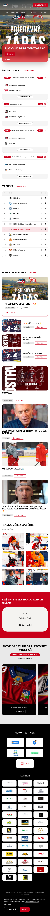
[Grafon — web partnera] (40, 807)
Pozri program (29, 70)
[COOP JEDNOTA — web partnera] (40, 854)
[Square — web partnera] (40, 814)
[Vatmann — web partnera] (9, 807)
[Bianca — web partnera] (40, 791)
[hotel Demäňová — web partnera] (9, 862)
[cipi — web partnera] (40, 846)
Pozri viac (32, 272)
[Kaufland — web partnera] (25, 763)
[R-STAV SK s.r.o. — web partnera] (9, 830)
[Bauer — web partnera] (9, 877)
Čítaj (9, 54)
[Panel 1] (5, 59)
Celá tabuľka (21, 186)
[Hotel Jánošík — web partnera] (40, 830)
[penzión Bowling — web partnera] (25, 783)
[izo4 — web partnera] (9, 791)
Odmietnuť (11, 909)
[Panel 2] (8, 59)
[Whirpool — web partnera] (40, 783)
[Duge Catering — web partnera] (25, 869)
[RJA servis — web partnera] (9, 838)
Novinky (34, 13)
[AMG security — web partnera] (9, 783)
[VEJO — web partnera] (40, 862)
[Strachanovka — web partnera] (25, 799)
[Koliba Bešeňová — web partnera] (40, 799)
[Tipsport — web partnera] (15, 742)
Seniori (14, 13)
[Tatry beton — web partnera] (25, 791)
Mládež (24, 13)
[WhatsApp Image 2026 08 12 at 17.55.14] (13, 577)
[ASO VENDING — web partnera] (9, 854)
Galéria (44, 13)
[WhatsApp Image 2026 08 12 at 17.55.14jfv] (37, 541)
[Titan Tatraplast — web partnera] (25, 822)
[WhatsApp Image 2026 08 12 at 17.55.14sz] (13, 541)
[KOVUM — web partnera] (25, 854)
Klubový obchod (24, 658)
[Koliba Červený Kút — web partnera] (25, 807)
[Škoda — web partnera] (34, 753)
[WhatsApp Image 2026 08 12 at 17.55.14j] (13, 559)
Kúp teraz (18, 711)
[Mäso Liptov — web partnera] (25, 862)
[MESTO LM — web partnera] (15, 753)
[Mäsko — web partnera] (9, 869)
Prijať (24, 909)
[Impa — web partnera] (40, 838)
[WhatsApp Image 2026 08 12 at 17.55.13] (37, 577)
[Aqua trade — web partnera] (25, 814)
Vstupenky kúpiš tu (25, 96)
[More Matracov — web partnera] (40, 822)
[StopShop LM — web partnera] (25, 877)
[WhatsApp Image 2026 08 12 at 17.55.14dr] (37, 559)
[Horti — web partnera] (9, 814)
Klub (6, 13)
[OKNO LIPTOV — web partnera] (25, 838)
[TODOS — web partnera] (40, 869)
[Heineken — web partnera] (9, 799)
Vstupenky (41, 5)
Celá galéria (7, 529)
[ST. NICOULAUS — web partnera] (9, 846)
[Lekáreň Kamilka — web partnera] (25, 830)
